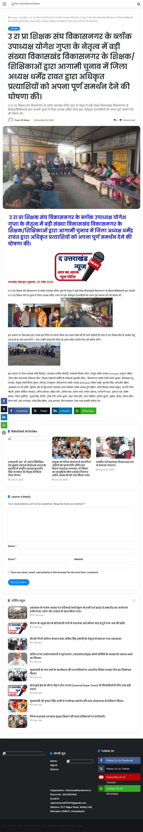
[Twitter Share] (4, 409)
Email (12, 559)
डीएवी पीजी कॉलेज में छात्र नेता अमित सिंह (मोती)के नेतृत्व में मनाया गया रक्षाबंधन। (76, 639)
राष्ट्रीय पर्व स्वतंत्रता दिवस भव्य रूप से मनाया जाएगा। (115, 463)
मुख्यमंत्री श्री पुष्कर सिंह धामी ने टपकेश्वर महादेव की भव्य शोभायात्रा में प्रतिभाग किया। (76, 701)
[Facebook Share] (4, 401)
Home (13, 17)
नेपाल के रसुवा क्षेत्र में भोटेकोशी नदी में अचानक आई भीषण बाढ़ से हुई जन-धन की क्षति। (77, 623)
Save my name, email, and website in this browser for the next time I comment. (55, 572)
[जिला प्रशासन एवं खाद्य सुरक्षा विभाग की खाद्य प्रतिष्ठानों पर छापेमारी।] (17, 721)
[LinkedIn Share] (4, 417)
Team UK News (22, 120)
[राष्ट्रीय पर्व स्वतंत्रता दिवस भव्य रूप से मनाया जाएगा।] (115, 448)
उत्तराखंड (23, 17)
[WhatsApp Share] (4, 425)
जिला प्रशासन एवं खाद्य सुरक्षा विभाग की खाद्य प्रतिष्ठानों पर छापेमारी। (67, 716)
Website (78, 559)
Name (12, 546)
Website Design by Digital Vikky (65, 825)
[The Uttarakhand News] (26, 3)
